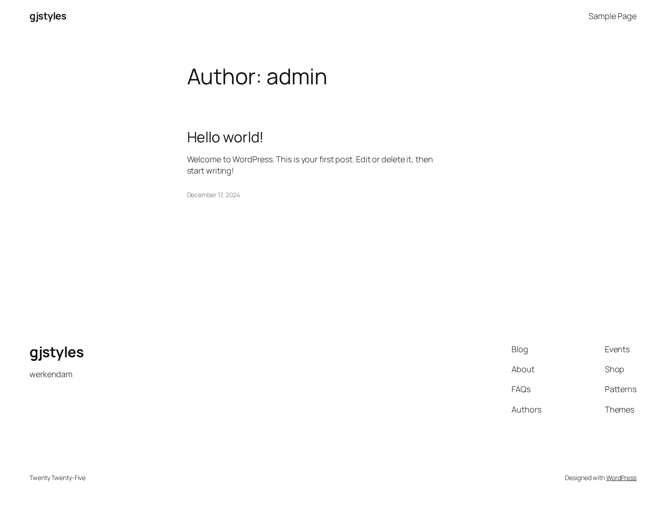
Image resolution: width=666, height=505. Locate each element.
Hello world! (225, 137)
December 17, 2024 (213, 194)
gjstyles (47, 16)
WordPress (621, 477)
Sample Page (613, 15)
